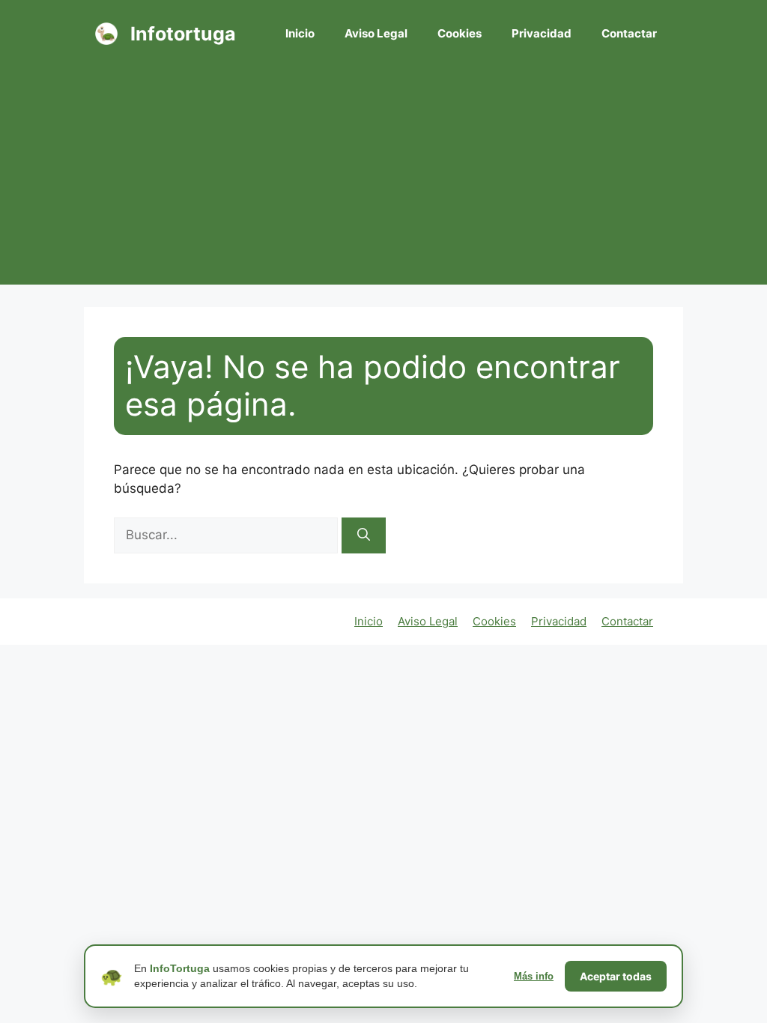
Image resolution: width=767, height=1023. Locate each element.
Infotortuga (183, 33)
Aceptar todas (616, 976)
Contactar (629, 33)
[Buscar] (364, 535)
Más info (534, 976)
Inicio (300, 33)
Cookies (459, 33)
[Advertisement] (383, 180)
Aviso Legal (376, 33)
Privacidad (542, 33)
